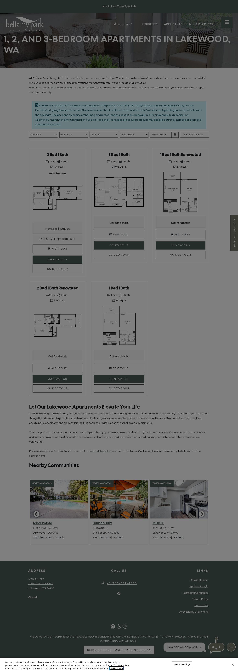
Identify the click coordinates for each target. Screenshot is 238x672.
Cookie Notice (116, 668)
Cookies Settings (182, 664)
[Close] (232, 664)
